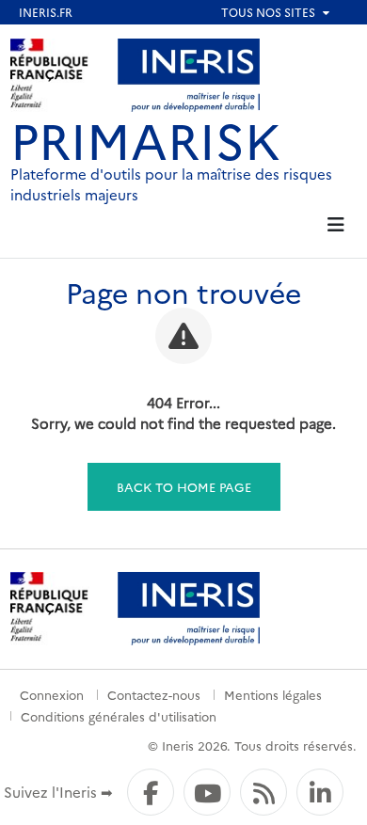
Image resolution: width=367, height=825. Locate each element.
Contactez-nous (153, 694)
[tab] (335, 225)
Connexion (52, 694)
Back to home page (184, 486)
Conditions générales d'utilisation (118, 715)
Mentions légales (273, 694)
